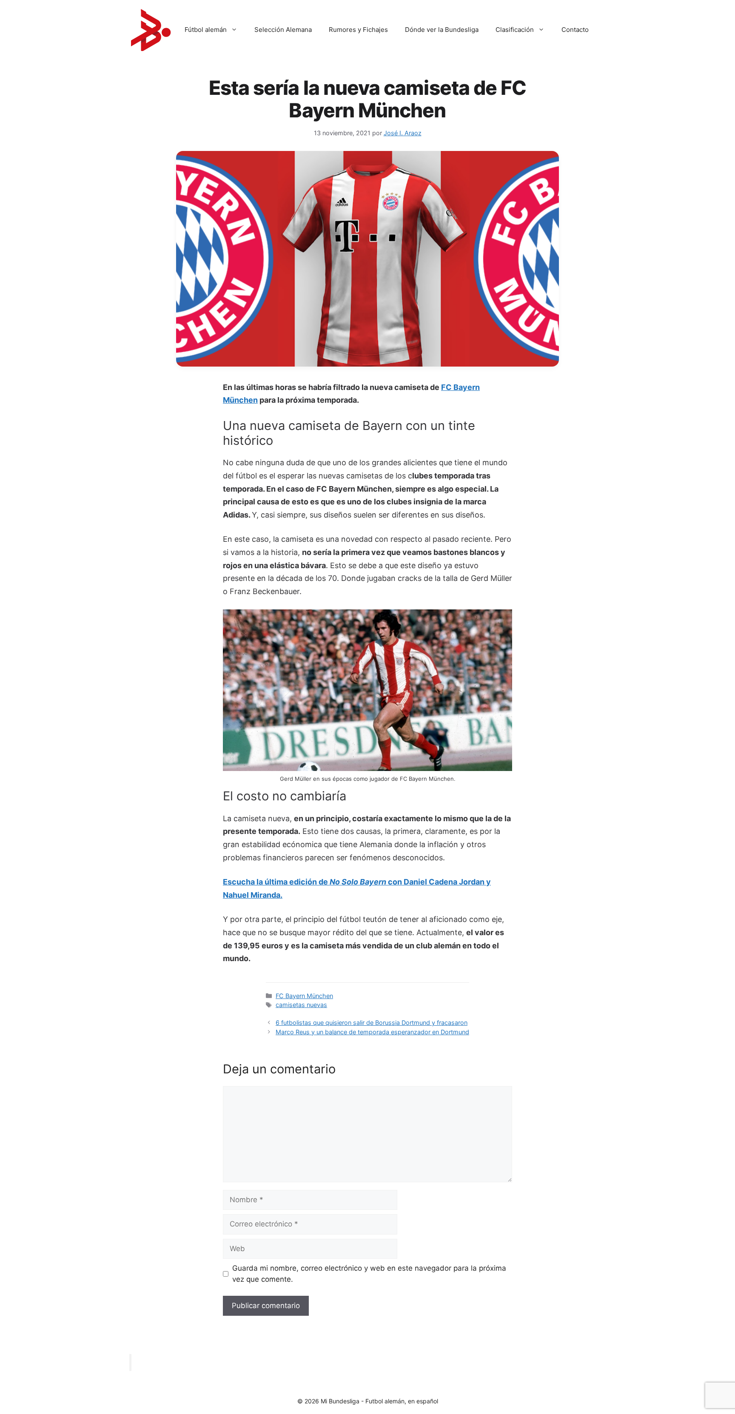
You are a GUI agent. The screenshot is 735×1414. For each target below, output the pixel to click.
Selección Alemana (283, 30)
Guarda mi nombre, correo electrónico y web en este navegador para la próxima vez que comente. (369, 1273)
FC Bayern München (304, 995)
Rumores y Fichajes (358, 30)
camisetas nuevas (301, 1004)
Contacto (575, 30)
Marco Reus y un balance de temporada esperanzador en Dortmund (372, 1032)
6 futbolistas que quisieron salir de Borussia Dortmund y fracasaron (371, 1022)
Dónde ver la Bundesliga (442, 30)
